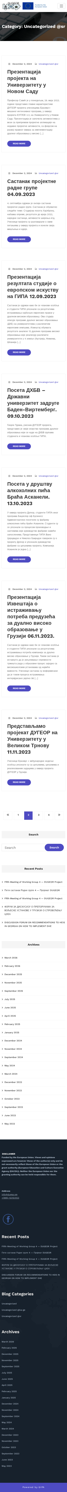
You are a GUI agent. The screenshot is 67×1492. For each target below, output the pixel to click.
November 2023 (13, 1090)
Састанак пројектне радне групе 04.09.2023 (31, 187)
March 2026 (10, 957)
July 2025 (9, 999)
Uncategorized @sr (48, 64)
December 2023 (13, 1082)
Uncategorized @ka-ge (13, 1310)
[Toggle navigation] (62, 6)
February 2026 (12, 966)
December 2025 (13, 974)
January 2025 (11, 1032)
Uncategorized (9, 1304)
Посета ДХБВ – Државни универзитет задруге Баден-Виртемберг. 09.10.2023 (33, 403)
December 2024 (13, 1040)
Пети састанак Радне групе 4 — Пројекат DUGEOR (32, 890)
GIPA (41, 1487)
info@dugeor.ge (9, 1194)
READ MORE (19, 143)
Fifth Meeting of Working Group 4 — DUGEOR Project (33, 882)
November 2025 (13, 982)
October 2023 (12, 1099)
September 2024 (13, 1057)
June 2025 (10, 1007)
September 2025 (13, 991)
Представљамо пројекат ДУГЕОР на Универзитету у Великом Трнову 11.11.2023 (32, 739)
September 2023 (13, 1107)
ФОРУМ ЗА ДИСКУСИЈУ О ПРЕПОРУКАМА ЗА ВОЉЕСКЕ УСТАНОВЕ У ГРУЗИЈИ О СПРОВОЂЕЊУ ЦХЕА (33, 910)
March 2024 (10, 1074)
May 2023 (9, 1123)
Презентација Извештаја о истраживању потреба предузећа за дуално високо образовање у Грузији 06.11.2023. (31, 616)
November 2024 (13, 1049)
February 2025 (12, 1024)
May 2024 (9, 1065)
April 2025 (10, 1016)
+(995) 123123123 (10, 1198)
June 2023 (10, 1115)
